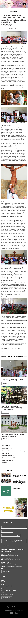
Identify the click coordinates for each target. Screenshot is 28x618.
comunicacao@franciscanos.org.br (11, 559)
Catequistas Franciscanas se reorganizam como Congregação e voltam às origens (12, 407)
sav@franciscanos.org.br (9, 568)
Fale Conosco (6, 571)
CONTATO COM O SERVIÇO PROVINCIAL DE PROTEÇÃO (14, 541)
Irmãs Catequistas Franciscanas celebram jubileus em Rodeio (12, 380)
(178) (7, 448)
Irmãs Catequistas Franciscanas (9, 351)
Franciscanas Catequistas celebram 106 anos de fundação (13, 435)
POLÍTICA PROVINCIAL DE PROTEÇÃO (11, 535)
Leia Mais (5, 383)
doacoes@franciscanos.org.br (10, 564)
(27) (13, 451)
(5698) (6, 453)
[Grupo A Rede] (14, 613)
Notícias (14, 12)
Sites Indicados (6, 597)
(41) (5, 462)
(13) (7, 460)
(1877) (8, 458)
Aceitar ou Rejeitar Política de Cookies (14, 527)
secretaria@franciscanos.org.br (10, 555)
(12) (8, 455)
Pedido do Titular (7, 531)
